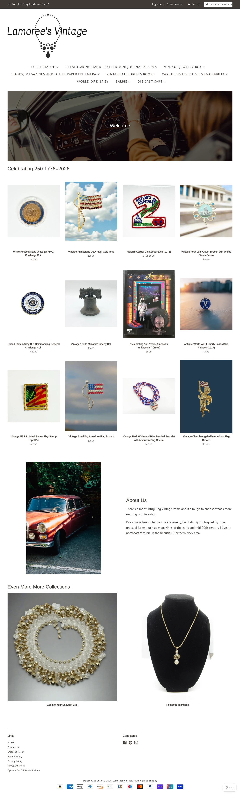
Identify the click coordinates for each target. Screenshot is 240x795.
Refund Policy (15, 756)
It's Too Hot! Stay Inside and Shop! (28, 4)
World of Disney (93, 82)
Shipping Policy (16, 751)
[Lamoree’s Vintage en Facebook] (125, 743)
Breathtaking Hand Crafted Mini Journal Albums (111, 67)
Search (11, 742)
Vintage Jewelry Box (183, 67)
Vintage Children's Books (131, 74)
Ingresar (157, 4)
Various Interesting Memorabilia (193, 74)
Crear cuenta (174, 4)
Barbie (122, 82)
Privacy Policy (15, 761)
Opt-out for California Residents (25, 770)
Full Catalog (43, 67)
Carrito (196, 4)
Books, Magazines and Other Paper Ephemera (54, 74)
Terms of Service (16, 765)
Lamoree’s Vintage (122, 780)
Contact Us (13, 747)
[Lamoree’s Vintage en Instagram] (136, 743)
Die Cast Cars (150, 82)
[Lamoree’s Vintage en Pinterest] (130, 743)
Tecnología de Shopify (145, 780)
